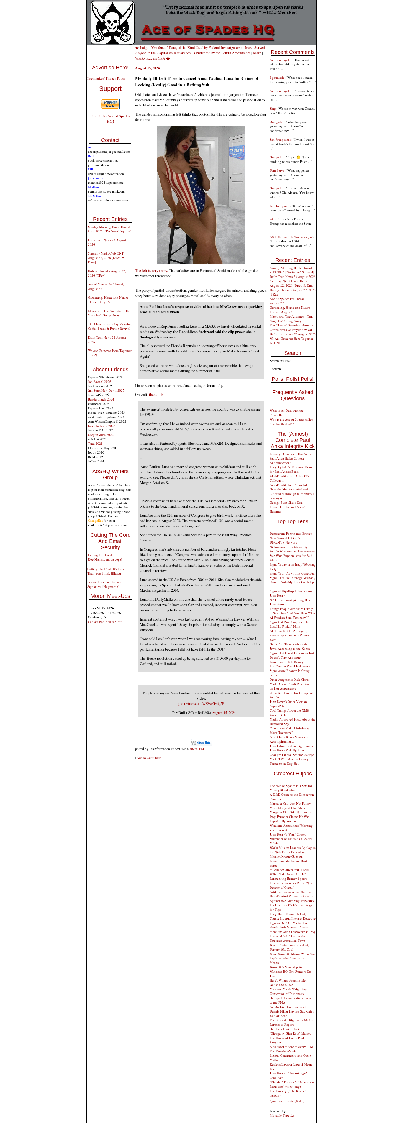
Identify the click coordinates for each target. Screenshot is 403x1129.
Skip (273, 108)
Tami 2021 (95, 443)
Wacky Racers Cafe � (152, 58)
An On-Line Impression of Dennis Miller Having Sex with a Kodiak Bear (292, 1011)
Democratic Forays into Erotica (291, 533)
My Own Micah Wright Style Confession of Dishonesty (289, 991)
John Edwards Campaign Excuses (292, 746)
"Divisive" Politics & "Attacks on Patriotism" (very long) (292, 1084)
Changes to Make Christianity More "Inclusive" (290, 730)
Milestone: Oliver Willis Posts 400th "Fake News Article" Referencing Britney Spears (289, 874)
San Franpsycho (280, 60)
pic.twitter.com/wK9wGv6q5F (201, 703)
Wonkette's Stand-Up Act (287, 967)
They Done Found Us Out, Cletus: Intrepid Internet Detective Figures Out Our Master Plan (293, 918)
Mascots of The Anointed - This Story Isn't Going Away (109, 312)
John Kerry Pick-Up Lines (287, 750)
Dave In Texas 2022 (101, 426)
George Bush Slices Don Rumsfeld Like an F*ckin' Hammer (287, 506)
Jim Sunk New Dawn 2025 (106, 390)
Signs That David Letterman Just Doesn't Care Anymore (292, 655)
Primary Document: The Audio (291, 454)
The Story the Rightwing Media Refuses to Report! (291, 1022)
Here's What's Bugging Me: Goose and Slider (288, 982)
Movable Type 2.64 (283, 1115)
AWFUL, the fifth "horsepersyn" (291, 236)
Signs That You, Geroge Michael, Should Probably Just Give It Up (292, 579)
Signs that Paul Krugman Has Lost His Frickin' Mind (289, 624)
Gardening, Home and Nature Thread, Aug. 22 (108, 299)
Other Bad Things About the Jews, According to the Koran (290, 646)
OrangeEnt (277, 121)
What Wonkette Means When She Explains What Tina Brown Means (292, 958)
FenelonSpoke (280, 206)
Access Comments (149, 757)
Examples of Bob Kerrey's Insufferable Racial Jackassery (290, 663)
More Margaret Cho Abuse (288, 807)
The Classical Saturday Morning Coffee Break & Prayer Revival (110, 326)
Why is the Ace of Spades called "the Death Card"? (291, 421)
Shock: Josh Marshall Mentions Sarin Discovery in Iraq (292, 929)
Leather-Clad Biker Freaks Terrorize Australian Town (287, 938)
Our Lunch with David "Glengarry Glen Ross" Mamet (290, 1031)
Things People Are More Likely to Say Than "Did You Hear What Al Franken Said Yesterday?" (292, 613)
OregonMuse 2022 (101, 434)
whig (273, 219)
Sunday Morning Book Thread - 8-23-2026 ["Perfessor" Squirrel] (110, 228)
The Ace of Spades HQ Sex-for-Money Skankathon (291, 787)
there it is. (156, 394)
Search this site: (280, 360)
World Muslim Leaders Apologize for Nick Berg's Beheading (293, 849)
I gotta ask (277, 77)
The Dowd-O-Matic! (284, 1051)
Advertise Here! (110, 67)
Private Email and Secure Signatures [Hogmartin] (104, 584)
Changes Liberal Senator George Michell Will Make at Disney (292, 756)
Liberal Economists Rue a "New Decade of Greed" (291, 885)
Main (257, 52)
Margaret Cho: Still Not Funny (290, 812)
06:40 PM (197, 748)
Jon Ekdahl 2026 (99, 381)
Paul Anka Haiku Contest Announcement (287, 460)
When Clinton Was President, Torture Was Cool (289, 947)
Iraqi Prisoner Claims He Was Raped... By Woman (289, 818)
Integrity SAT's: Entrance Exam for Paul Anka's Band (291, 469)
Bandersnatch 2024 (101, 399)
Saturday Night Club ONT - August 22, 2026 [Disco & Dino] (107, 257)
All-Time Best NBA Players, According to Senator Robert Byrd (289, 635)
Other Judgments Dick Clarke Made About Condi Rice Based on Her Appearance (291, 683)
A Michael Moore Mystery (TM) (292, 1046)
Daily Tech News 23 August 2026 (293, 276)
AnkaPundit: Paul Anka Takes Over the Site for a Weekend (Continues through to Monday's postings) (292, 491)
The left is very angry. (151, 270)
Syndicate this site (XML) (287, 1101)
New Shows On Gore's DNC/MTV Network (285, 540)
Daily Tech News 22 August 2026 (293, 334)
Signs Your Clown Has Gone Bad (292, 573)
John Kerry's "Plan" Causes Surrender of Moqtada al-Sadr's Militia (291, 838)
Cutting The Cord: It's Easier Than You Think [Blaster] (106, 571)
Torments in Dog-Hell (284, 763)
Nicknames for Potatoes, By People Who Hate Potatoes (292, 548)
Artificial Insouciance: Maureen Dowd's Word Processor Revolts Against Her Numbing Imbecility (292, 896)
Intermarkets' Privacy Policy (106, 78)
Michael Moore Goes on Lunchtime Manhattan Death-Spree (290, 860)
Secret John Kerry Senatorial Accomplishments (289, 739)
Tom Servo (277, 170)
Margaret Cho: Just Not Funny (290, 803)
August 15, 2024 (224, 712)
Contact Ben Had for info (105, 621)
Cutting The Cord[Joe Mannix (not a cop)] (105, 557)
